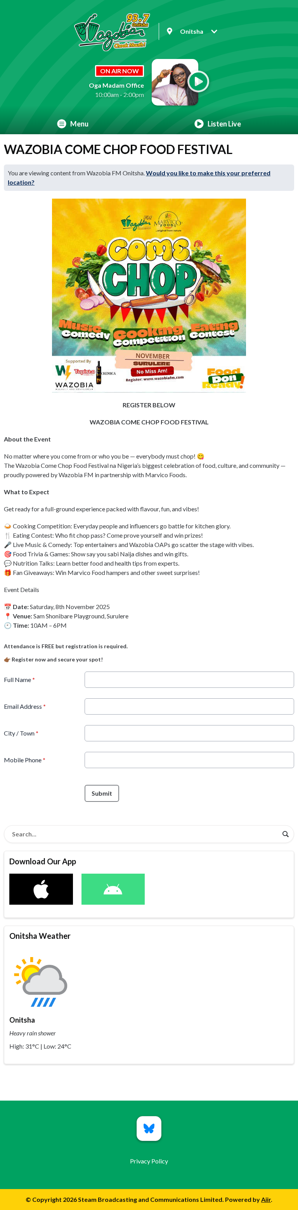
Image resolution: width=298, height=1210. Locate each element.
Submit (102, 793)
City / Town (21, 733)
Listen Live (224, 123)
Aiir (266, 1199)
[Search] (285, 834)
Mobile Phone (24, 759)
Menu (79, 123)
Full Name (19, 679)
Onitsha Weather (40, 935)
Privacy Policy (149, 1161)
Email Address (25, 706)
